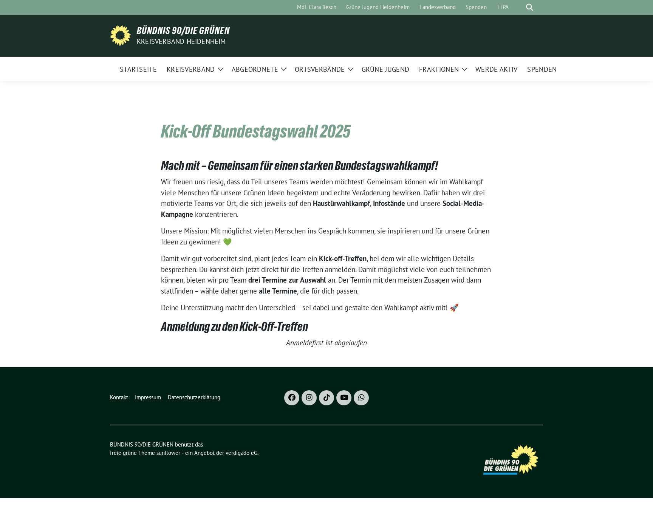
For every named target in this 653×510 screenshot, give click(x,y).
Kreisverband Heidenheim (181, 41)
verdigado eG (241, 452)
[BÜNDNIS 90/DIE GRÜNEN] (120, 34)
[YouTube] (343, 397)
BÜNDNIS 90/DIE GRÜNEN (183, 30)
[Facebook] (291, 397)
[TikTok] (326, 397)
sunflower (168, 452)
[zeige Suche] (529, 7)
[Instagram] (309, 397)
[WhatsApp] (361, 397)
